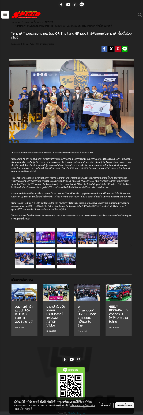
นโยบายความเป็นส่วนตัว (82, 405)
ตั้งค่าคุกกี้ (106, 405)
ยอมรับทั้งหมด (124, 405)
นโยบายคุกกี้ (26, 408)
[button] (138, 15)
